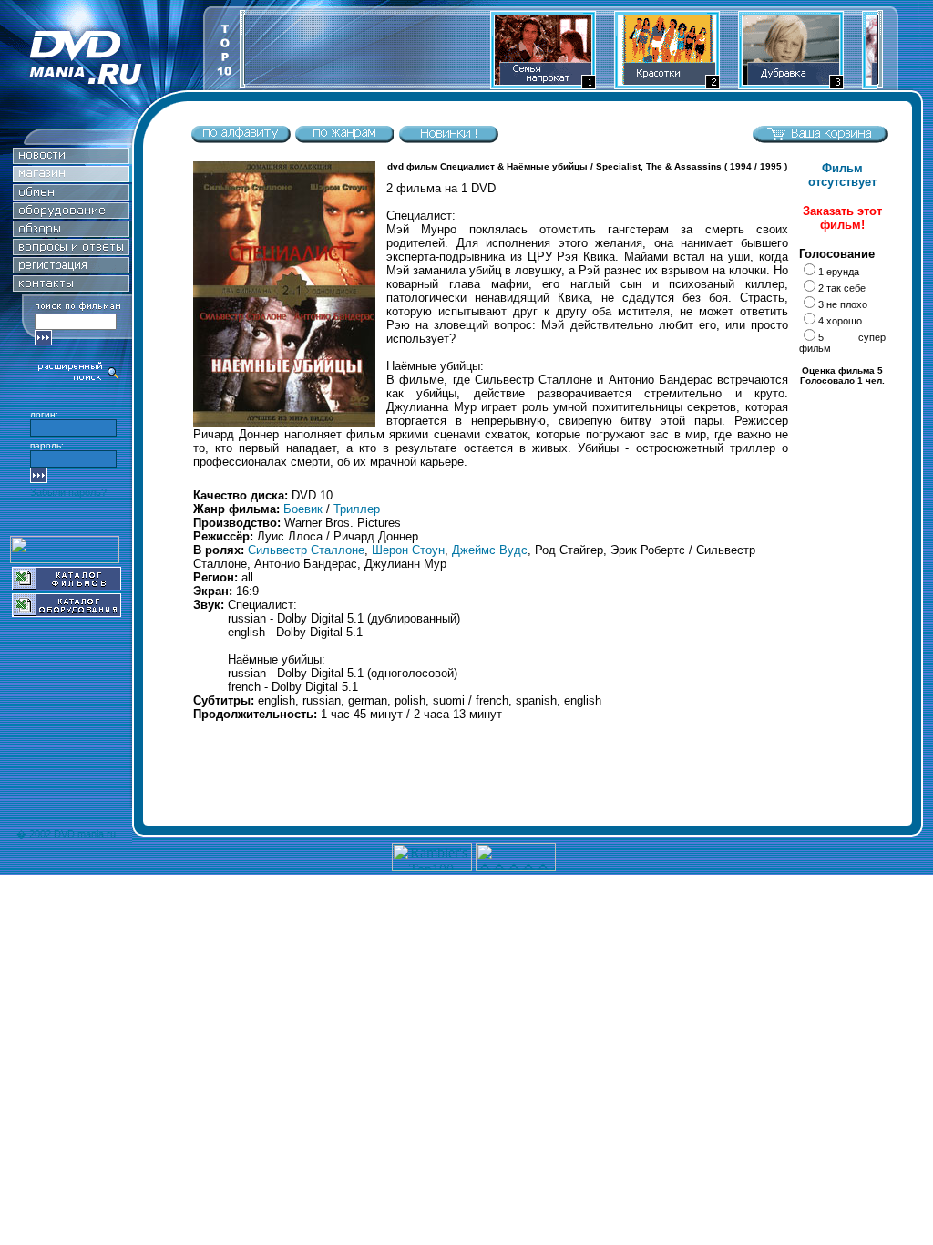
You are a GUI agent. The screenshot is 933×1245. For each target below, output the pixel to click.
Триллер (356, 509)
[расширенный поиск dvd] (79, 378)
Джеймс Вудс (490, 550)
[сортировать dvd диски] (240, 139)
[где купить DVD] (71, 286)
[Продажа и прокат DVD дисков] (101, 85)
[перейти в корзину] (820, 139)
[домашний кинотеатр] (71, 213)
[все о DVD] (71, 250)
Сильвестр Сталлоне (306, 550)
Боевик (303, 509)
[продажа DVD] (71, 177)
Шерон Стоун (408, 550)
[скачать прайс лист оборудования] (66, 612)
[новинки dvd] (448, 139)
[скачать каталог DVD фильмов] (66, 584)
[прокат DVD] (71, 195)
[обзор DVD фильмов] (71, 232)
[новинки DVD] (71, 159)
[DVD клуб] (71, 268)
